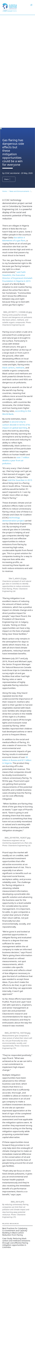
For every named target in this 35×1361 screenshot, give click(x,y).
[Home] (9, 7)
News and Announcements (19, 191)
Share (6, 179)
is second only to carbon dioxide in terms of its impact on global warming (16, 424)
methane (20, 367)
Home (4, 191)
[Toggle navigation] (31, 4)
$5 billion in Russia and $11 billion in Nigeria (16, 760)
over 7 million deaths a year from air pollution (15, 460)
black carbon (8, 367)
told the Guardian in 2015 (20, 480)
